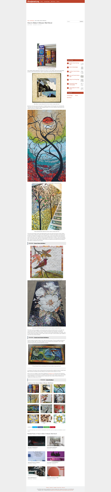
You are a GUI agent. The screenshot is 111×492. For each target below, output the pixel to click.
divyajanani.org (33, 1)
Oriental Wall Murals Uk (32, 477)
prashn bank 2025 (70, 490)
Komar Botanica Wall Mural (52, 447)
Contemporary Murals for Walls (52, 477)
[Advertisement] (55, 12)
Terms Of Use (59, 487)
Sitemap (47, 487)
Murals (58, 1)
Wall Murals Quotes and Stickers (34, 462)
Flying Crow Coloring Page (74, 79)
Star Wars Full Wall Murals (33, 447)
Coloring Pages (47, 1)
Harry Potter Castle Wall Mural (52, 462)
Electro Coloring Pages (73, 67)
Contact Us (51, 487)
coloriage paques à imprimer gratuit (61, 490)
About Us (63, 487)
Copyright (55, 487)
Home (41, 1)
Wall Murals (53, 1)
